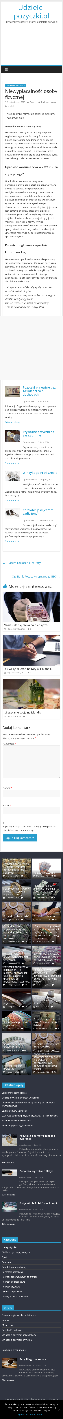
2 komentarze (8, 1162)
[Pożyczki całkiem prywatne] (16, 1056)
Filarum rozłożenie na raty (22, 563)
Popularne (7, 1262)
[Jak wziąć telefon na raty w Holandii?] (31, 637)
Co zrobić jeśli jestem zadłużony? (38, 512)
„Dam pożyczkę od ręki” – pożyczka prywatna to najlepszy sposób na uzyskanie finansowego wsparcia (47, 932)
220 (55, 876)
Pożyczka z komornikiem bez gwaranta (37, 1137)
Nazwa (7, 787)
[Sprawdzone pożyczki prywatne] (16, 1012)
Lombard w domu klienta (14, 1092)
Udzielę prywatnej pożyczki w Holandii (20, 1097)
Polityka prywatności (35, 1414)
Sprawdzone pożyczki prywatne (15, 1024)
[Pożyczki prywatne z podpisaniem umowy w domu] (46, 990)
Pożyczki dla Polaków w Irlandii (38, 1203)
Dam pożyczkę (9, 1247)
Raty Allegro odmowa (32, 1359)
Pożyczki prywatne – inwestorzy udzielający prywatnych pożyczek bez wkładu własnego (46, 955)
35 (55, 1072)
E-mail (7, 805)
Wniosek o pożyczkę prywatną (17, 1339)
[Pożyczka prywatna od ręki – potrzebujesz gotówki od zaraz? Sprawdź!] (16, 860)
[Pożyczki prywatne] (46, 903)
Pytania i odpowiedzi (16, 85)
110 (25, 985)
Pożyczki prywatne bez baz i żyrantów (46, 1045)
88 (25, 1050)
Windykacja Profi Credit (40, 473)
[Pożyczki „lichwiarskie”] (16, 903)
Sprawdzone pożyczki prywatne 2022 (15, 1045)
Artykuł (11, 106)
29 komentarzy (8, 1194)
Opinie (5, 1257)
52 (58, 1028)
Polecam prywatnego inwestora (17, 1125)
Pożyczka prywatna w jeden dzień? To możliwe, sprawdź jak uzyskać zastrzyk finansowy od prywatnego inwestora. (16, 974)
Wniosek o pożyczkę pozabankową (19, 1334)
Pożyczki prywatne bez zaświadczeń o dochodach (39, 391)
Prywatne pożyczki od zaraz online (38, 433)
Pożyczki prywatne (44, 916)
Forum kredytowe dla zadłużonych (19, 1315)
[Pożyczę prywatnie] (46, 860)
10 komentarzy (8, 1224)
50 (25, 1072)
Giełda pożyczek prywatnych (16, 1252)
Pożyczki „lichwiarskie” (16, 916)
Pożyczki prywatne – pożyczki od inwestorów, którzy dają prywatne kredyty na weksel (47, 975)
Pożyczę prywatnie (44, 872)
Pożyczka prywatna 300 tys (36, 1171)
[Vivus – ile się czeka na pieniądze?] (31, 593)
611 (25, 876)
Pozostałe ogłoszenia (12, 1271)
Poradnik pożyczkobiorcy (14, 1267)
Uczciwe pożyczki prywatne (13, 1002)
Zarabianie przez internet (14, 1349)
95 (24, 1028)
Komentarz (9, 743)
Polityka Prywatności (12, 1330)
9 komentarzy (12, 463)
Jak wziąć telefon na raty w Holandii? (28, 669)
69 (55, 1006)
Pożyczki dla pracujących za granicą (19, 1276)
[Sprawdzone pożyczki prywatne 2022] (16, 1034)
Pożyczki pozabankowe (13, 1281)
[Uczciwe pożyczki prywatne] (16, 990)
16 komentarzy (12, 422)
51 (55, 985)
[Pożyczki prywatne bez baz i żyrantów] (46, 1034)
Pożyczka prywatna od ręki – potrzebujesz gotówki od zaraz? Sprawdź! (16, 868)
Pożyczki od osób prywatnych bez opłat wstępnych (15, 956)
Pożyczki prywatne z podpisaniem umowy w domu (46, 1000)
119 (25, 963)
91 (55, 897)
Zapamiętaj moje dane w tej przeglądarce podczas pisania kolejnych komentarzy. (29, 828)
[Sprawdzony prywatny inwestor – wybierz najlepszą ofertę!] (16, 881)
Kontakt (6, 1320)
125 (25, 1006)
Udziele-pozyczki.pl (31, 11)
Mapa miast (8, 1325)
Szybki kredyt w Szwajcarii (14, 1110)
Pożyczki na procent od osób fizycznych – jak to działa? (46, 1022)
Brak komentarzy (48, 102)
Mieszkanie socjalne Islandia (22, 712)
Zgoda (21, 1414)
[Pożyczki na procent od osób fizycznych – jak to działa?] (46, 1012)
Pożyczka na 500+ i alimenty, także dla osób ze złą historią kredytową (44, 890)
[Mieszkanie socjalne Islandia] (31, 681)
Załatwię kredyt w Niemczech (16, 1120)
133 (56, 941)
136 (25, 919)
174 (25, 941)
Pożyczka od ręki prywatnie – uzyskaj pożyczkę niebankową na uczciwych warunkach (16, 932)
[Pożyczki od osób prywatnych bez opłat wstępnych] (16, 947)
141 (25, 897)
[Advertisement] (31, 46)
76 (55, 963)
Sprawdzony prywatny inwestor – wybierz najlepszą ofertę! (16, 891)
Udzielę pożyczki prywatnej (15, 1296)
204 (56, 919)
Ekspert (33, 102)
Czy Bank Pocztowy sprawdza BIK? (36, 576)
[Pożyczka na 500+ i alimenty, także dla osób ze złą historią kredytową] (46, 881)
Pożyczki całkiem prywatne (12, 1067)
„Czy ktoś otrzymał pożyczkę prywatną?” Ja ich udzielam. (30, 1115)
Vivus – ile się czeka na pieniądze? (26, 625)
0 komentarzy (12, 500)
